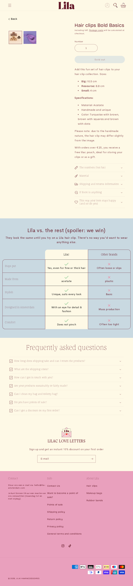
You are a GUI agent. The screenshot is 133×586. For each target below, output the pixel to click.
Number (79, 41)
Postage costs (96, 30)
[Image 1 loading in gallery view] (15, 37)
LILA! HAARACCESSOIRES (28, 578)
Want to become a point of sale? (62, 495)
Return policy (55, 519)
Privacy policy (55, 526)
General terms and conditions (64, 533)
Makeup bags (94, 493)
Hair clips (91, 486)
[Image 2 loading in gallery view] (30, 37)
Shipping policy (56, 512)
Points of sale (55, 504)
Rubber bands (94, 500)
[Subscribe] (92, 459)
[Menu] (9, 5)
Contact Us (53, 486)
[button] (115, 5)
